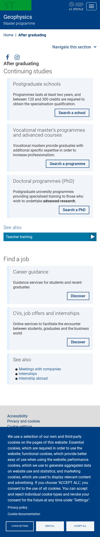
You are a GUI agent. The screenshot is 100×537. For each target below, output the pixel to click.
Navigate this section (71, 46)
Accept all (80, 526)
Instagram (17, 57)
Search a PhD (74, 210)
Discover (78, 296)
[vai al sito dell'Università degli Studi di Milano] (61, 6)
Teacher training (19, 237)
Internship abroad (33, 378)
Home (8, 35)
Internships (28, 374)
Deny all (50, 526)
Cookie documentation (24, 514)
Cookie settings (19, 526)
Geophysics (17, 17)
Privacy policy (17, 507)
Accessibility (17, 416)
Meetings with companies (40, 369)
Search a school (72, 113)
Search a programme (67, 164)
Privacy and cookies (23, 421)
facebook (7, 57)
